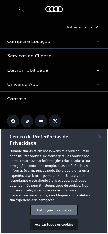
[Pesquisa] (21, 9)
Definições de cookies (54, 210)
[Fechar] (99, 136)
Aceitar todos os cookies (54, 224)
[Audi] (54, 9)
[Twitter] (55, 121)
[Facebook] (13, 121)
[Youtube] (41, 121)
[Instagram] (27, 121)
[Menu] (11, 9)
